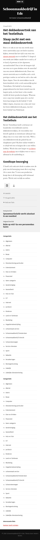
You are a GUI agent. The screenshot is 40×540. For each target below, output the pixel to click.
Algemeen (9, 241)
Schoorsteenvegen (12, 342)
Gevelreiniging (10, 285)
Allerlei (8, 246)
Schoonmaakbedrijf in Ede (20, 11)
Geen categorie (11, 281)
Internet (8, 302)
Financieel (9, 276)
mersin (7, 193)
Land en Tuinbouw (12, 316)
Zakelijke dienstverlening (14, 373)
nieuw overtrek (9, 56)
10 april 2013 (10, 198)
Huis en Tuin (9, 202)
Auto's (8, 250)
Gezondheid (10, 289)
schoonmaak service (12, 329)
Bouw (7, 254)
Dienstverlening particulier (14, 263)
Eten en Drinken (11, 272)
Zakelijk (8, 368)
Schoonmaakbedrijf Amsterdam (16, 333)
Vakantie (8, 355)
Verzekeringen (10, 359)
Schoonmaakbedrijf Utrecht (15, 338)
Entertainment (10, 267)
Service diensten (11, 346)
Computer (9, 259)
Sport (7, 351)
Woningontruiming (12, 364)
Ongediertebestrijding (13, 324)
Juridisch (8, 307)
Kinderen (9, 311)
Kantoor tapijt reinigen (10, 525)
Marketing (9, 320)
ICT (7, 298)
